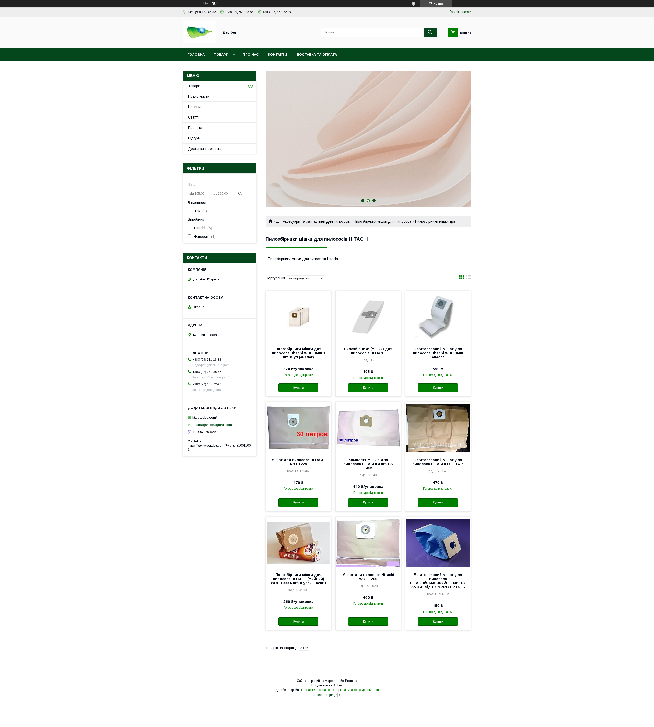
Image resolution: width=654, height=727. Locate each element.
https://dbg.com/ (204, 417)
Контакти (277, 54)
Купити (298, 388)
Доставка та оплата (316, 54)
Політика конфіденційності (359, 690)
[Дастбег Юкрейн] (199, 41)
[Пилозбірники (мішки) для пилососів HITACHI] (368, 316)
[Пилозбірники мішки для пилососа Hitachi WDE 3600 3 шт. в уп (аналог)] (298, 316)
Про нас (251, 54)
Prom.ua (351, 681)
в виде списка (468, 278)
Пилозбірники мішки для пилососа (382, 221)
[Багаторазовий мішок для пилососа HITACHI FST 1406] (438, 427)
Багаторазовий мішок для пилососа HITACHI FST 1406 (437, 462)
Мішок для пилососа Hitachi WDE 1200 (368, 577)
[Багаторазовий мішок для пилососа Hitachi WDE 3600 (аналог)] (438, 316)
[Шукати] (430, 32)
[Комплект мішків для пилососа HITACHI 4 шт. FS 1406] (368, 427)
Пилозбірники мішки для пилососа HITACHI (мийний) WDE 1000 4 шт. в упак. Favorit (298, 579)
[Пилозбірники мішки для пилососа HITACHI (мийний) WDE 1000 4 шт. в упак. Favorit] (298, 542)
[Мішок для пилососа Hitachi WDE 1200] (368, 542)
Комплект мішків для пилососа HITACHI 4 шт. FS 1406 (368, 464)
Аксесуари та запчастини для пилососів (316, 221)
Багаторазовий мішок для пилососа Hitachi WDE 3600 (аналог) (438, 353)
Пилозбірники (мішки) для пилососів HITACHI (368, 351)
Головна (196, 54)
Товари (221, 54)
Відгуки (194, 138)
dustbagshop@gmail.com (212, 425)
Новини (194, 107)
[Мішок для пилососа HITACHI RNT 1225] (298, 427)
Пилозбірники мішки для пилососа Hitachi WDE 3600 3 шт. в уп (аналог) (298, 353)
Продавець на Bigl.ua (327, 685)
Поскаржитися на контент (319, 690)
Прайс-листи (198, 96)
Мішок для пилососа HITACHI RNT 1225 (298, 462)
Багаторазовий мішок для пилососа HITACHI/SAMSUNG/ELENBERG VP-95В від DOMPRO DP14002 (438, 581)
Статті (193, 117)
